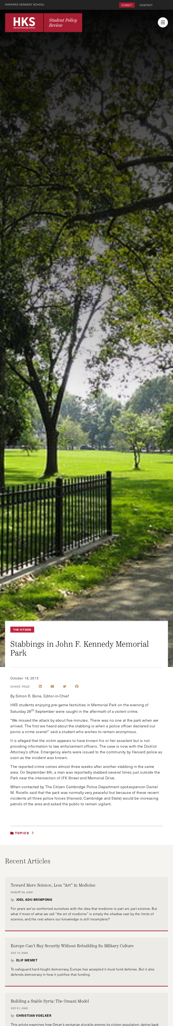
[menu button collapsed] (163, 22)
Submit (127, 5)
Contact (146, 5)
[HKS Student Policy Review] (43, 22)
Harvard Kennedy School (25, 4)
